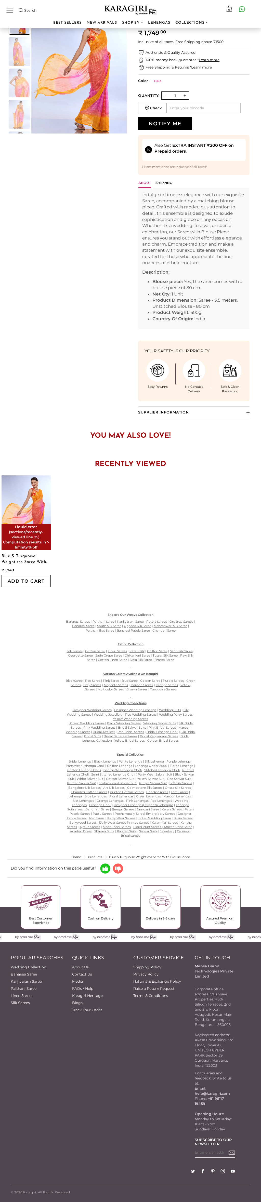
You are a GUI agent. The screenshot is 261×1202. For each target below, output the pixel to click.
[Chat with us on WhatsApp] (242, 9)
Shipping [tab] (163, 183)
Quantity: (149, 95)
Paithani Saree (23, 988)
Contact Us (82, 974)
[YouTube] (233, 1172)
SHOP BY (131, 23)
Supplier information (163, 412)
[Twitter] (193, 1172)
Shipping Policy (147, 967)
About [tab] (144, 183)
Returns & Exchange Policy (157, 981)
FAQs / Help (82, 988)
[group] (19, 51)
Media (77, 981)
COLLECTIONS (190, 23)
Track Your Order (87, 1010)
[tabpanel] (194, 258)
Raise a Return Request (154, 988)
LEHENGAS (159, 23)
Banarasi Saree (24, 974)
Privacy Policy (146, 974)
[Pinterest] (213, 1172)
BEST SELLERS (67, 23)
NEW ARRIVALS (102, 23)
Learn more (209, 60)
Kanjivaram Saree (26, 981)
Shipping (192, 41)
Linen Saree (21, 995)
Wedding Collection (28, 967)
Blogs (77, 1002)
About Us (80, 967)
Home (76, 857)
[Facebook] (203, 1172)
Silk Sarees (20, 1002)
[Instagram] (223, 1172)
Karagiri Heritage (87, 995)
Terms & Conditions (150, 995)
